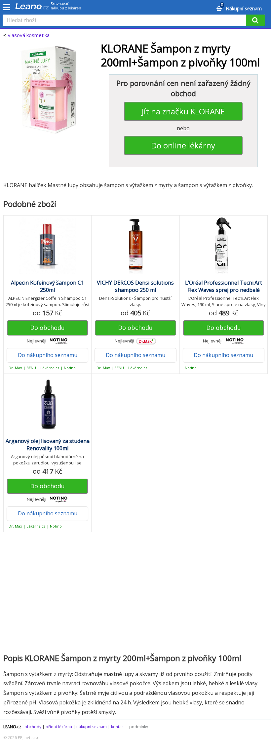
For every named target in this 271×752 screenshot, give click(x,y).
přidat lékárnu (59, 727)
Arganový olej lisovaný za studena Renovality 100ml (48, 444)
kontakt (118, 727)
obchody (32, 727)
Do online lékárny (183, 145)
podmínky (138, 727)
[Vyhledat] (255, 20)
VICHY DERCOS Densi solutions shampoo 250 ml (135, 286)
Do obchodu (47, 328)
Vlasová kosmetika (29, 35)
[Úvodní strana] (48, 8)
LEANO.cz (12, 727)
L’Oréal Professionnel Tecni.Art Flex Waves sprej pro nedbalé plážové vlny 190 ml (223, 290)
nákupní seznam (91, 727)
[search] (125, 20)
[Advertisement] (135, 591)
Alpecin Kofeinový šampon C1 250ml (47, 286)
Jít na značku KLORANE (183, 111)
